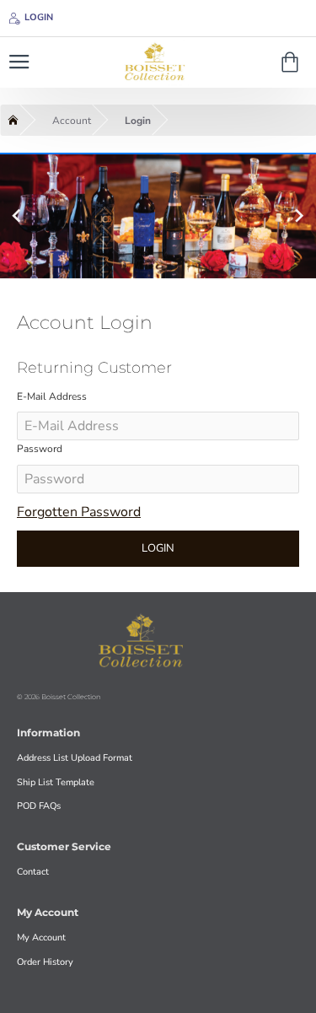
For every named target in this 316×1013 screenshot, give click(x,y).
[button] (16, 215)
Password (39, 449)
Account (71, 120)
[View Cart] (293, 62)
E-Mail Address (52, 397)
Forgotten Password (79, 512)
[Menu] (19, 62)
